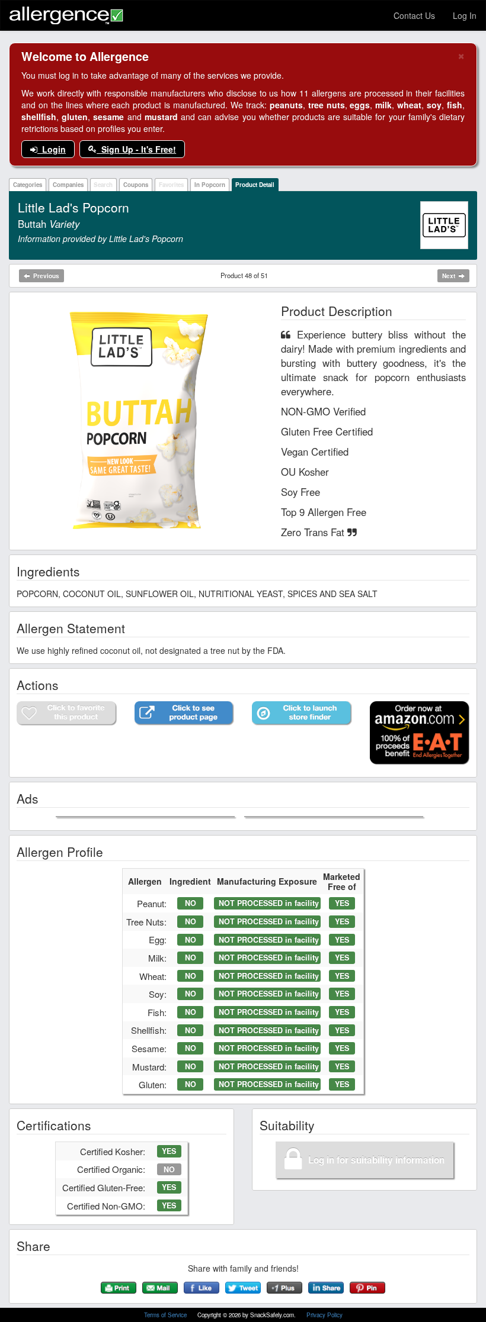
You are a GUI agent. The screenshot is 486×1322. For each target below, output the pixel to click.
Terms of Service (166, 1315)
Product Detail (254, 184)
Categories (27, 184)
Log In (465, 15)
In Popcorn (209, 184)
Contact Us (414, 15)
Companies (68, 184)
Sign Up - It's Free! (136, 149)
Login (51, 149)
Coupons (135, 184)
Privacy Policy (324, 1315)
